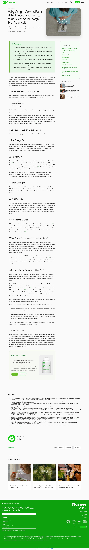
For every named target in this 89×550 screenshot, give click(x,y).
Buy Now (77, 2)
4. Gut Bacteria (65, 62)
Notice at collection (39, 548)
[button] (47, 2)
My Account (5, 521)
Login (72, 2)
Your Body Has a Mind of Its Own (69, 48)
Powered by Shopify (48, 546)
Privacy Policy (4, 530)
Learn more (23, 374)
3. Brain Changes (66, 59)
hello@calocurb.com (7, 522)
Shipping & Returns (6, 527)
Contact (85, 517)
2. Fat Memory (65, 57)
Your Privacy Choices (46, 548)
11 (24, 289)
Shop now (15, 374)
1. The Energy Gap (66, 55)
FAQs (4, 524)
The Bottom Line (66, 75)
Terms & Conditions (15, 530)
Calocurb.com (42, 546)
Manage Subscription (7, 520)
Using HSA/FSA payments (8, 525)
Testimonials (84, 513)
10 (30, 287)
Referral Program (83, 511)
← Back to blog (11, 447)
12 (25, 289)
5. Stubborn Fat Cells (67, 64)
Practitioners (84, 515)
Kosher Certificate (22, 530)
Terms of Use (51, 540)
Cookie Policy (9, 530)
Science (85, 514)
